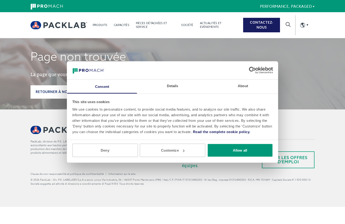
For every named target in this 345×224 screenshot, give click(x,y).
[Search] (288, 24)
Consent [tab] (102, 86)
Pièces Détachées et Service (151, 25)
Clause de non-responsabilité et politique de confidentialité (67, 174)
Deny (105, 150)
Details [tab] (172, 86)
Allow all (240, 150)
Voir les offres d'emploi (288, 159)
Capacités (121, 25)
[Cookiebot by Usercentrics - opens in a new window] (252, 70)
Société (187, 25)
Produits (100, 25)
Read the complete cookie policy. (221, 132)
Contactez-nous (261, 25)
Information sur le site (121, 174)
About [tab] (243, 86)
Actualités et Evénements (211, 25)
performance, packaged (286, 6)
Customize (170, 150)
